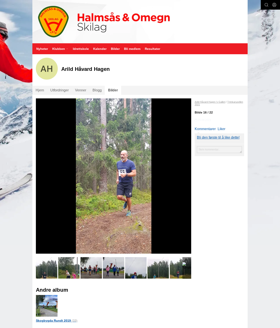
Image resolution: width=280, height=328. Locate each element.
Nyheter (42, 49)
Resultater (152, 49)
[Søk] (266, 5)
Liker (221, 129)
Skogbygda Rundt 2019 (56, 320)
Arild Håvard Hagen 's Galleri (210, 102)
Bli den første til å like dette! (218, 137)
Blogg (97, 90)
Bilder (115, 49)
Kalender (100, 49)
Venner (80, 90)
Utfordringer (59, 90)
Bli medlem (132, 49)
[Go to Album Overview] (47, 305)
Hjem (40, 90)
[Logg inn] (274, 5)
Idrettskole (81, 49)
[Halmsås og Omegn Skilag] (140, 21)
